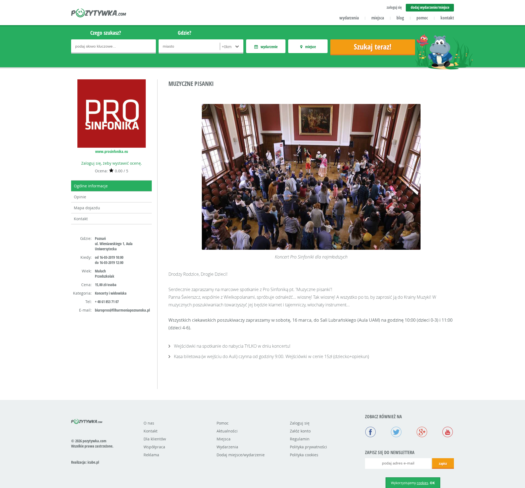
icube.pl (93, 462)
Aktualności (227, 431)
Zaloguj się (300, 423)
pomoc (422, 18)
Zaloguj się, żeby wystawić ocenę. (111, 163)
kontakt (447, 18)
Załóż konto (300, 431)
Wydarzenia (227, 446)
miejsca (377, 18)
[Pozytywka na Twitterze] (396, 432)
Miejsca (224, 438)
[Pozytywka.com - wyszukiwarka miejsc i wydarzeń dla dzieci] (99, 13)
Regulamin (300, 438)
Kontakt (81, 218)
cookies (422, 483)
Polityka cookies (304, 454)
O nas (149, 423)
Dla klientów (155, 438)
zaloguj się (394, 7)
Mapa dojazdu (87, 207)
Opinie (80, 196)
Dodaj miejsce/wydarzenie (241, 454)
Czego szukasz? (105, 32)
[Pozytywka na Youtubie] (447, 432)
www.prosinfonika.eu (111, 151)
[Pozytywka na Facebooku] (370, 432)
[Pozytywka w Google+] (421, 432)
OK (432, 483)
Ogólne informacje (91, 185)
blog (400, 18)
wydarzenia (349, 18)
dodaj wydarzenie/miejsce (430, 7)
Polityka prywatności (308, 446)
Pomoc (223, 423)
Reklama (151, 454)
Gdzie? (184, 32)
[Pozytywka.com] (87, 420)
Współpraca (154, 446)
